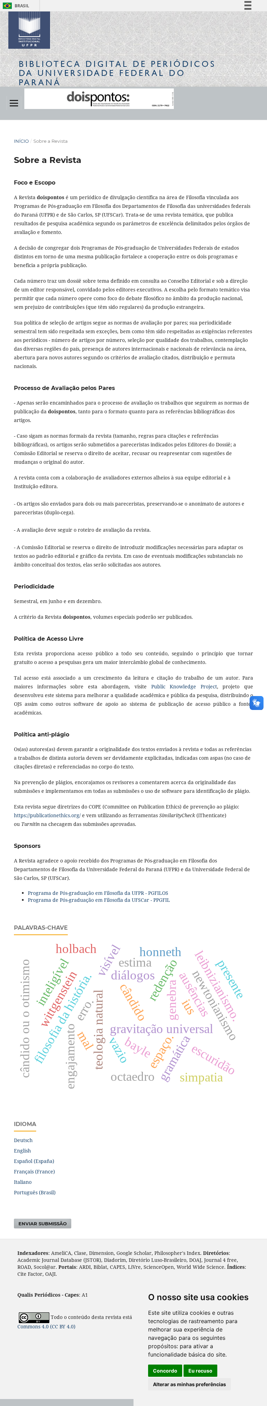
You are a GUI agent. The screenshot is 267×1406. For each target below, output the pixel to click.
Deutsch (23, 1140)
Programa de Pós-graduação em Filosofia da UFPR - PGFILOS (98, 893)
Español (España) (34, 1161)
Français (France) (34, 1171)
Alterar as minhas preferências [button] (189, 1384)
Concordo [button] (165, 1371)
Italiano (23, 1182)
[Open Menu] (14, 103)
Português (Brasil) (35, 1192)
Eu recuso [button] (200, 1371)
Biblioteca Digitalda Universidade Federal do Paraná (117, 73)
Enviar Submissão (42, 1223)
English (22, 1150)
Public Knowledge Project (184, 686)
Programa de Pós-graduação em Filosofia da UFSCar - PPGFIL (99, 900)
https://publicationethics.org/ (47, 815)
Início (21, 141)
